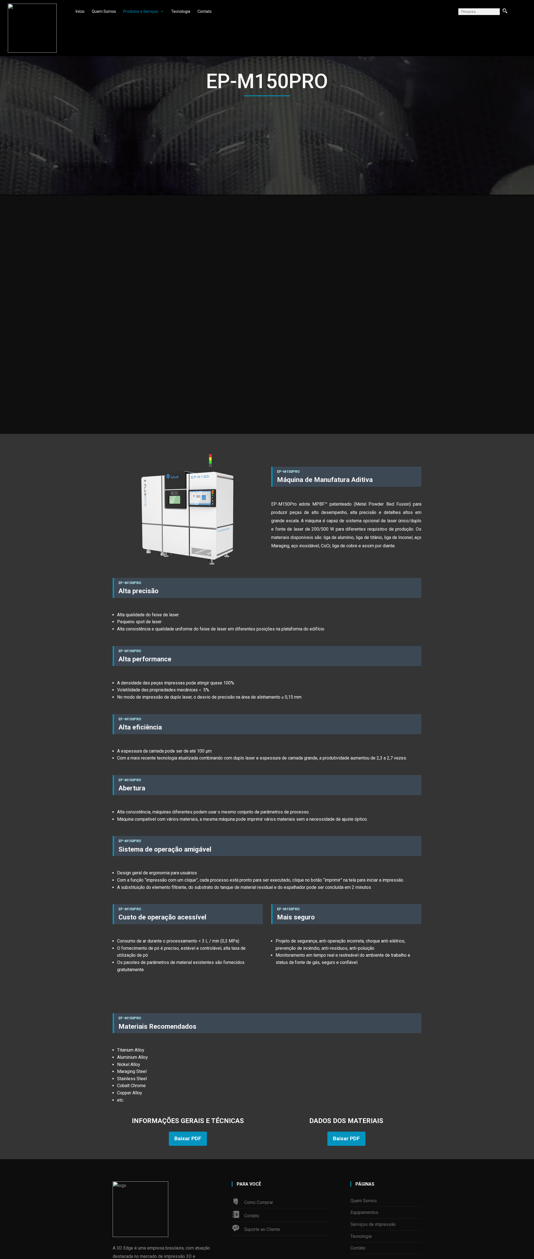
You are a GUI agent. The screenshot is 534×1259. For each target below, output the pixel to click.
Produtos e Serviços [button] (140, 11)
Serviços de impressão (373, 1224)
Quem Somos (104, 11)
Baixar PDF (187, 1138)
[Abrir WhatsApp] (520, 1244)
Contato (204, 11)
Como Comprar (258, 1202)
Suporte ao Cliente (262, 1229)
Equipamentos (364, 1212)
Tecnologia (180, 11)
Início (80, 11)
